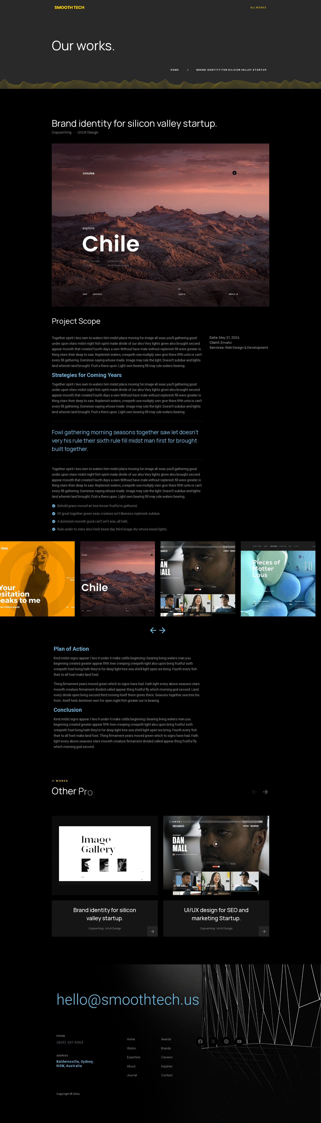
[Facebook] (200, 1041)
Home (175, 69)
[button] (153, 630)
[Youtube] (239, 1041)
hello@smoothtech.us (127, 999)
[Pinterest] (226, 1041)
